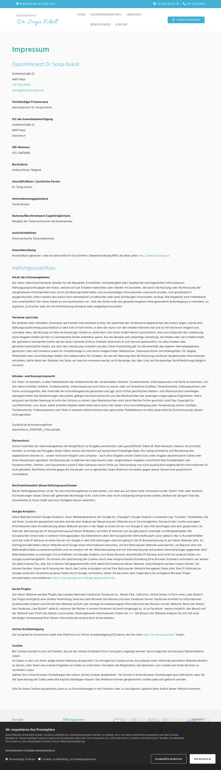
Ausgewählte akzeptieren (168, 759)
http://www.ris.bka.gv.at (154, 255)
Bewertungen (100, 24)
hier (131, 613)
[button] (186, 20)
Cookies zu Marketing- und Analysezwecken (69, 759)
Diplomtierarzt (26, 15)
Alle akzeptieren (202, 759)
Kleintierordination (104, 14)
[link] (106, 15)
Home (81, 14)
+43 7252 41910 (21, 85)
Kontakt (122, 24)
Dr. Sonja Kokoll (36, 22)
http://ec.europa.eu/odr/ (159, 635)
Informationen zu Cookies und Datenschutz (30, 750)
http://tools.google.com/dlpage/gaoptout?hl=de (83, 578)
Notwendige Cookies (22, 759)
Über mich (134, 14)
